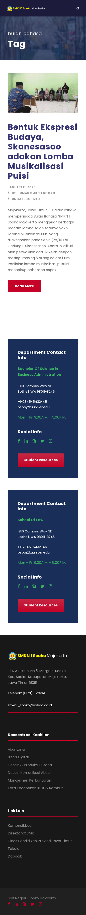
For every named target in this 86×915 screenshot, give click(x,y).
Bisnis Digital (18, 757)
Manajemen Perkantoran (29, 780)
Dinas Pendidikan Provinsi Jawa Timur (40, 840)
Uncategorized (26, 199)
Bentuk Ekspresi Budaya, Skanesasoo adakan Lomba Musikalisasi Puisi (43, 151)
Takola (13, 848)
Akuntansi (16, 749)
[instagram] (50, 441)
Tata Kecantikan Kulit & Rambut (35, 788)
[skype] (34, 441)
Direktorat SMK (21, 833)
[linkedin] (26, 441)
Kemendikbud (20, 825)
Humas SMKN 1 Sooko (36, 193)
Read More (24, 286)
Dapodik (15, 856)
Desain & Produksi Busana (30, 765)
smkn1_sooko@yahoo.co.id (30, 705)
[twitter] (42, 441)
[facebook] (19, 441)
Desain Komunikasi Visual (29, 772)
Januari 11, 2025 (22, 187)
